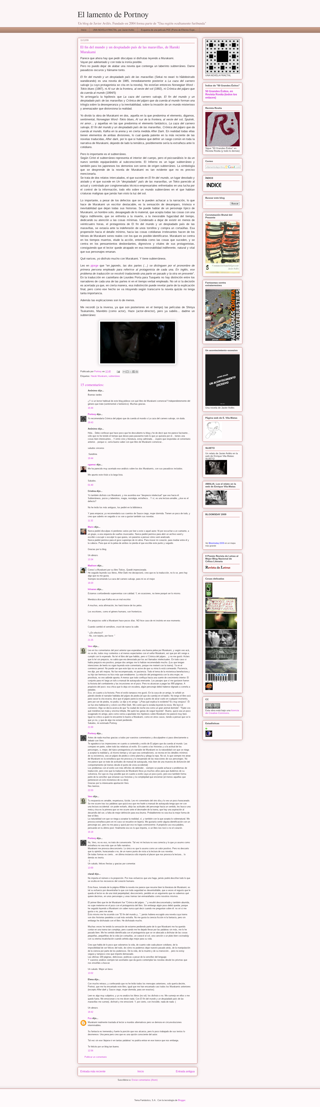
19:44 (90, 458)
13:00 (90, 867)
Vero (90, 646)
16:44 (90, 408)
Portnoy (92, 414)
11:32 (90, 520)
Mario (91, 527)
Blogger (181, 1100)
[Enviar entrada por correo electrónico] (118, 371)
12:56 (90, 1050)
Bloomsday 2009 (216, 543)
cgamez (92, 464)
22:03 (90, 790)
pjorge (95, 265)
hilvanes (92, 589)
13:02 (90, 973)
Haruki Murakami (99, 376)
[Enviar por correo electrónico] (124, 371)
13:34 (90, 559)
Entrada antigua (185, 1071)
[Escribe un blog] (127, 371)
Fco (90, 1018)
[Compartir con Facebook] (133, 371)
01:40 (90, 485)
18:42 (90, 1012)
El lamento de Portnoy (113, 14)
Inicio (83, 30)
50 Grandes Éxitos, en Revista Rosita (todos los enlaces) (221, 94)
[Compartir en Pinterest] (136, 371)
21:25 (90, 640)
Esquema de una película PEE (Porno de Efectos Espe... (168, 30)
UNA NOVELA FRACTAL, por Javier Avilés (113, 30)
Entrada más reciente (93, 1071)
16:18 (90, 832)
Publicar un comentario (95, 1057)
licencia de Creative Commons (222, 711)
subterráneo (114, 376)
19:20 (90, 583)
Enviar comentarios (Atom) (145, 1080)
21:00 (90, 727)
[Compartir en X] (130, 371)
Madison (92, 565)
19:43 (90, 422)
